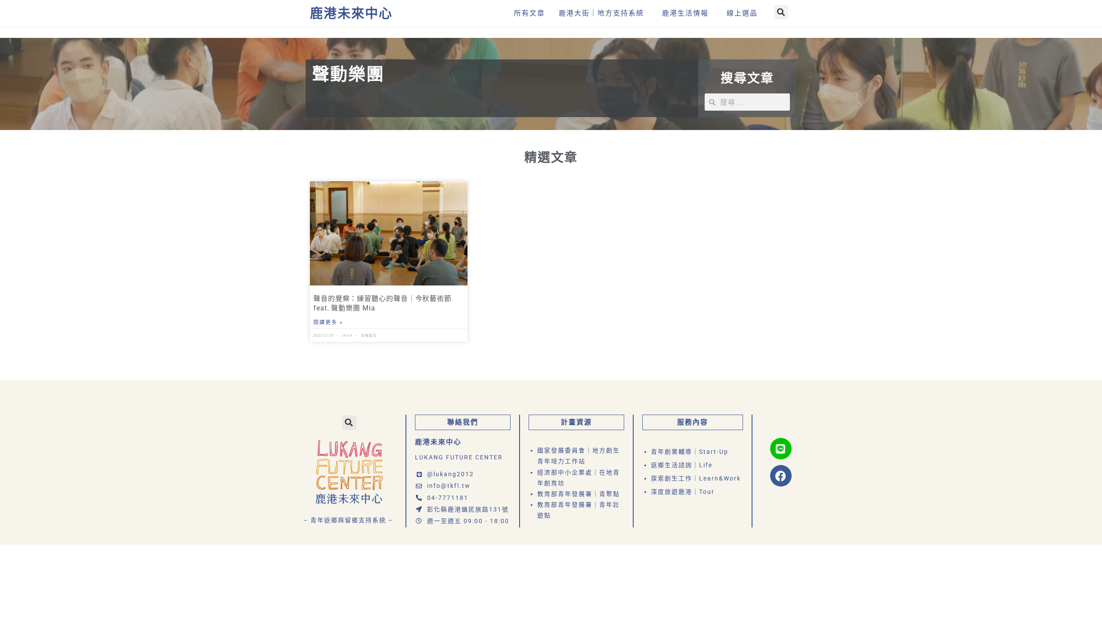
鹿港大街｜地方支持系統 (601, 13)
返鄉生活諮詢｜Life (681, 465)
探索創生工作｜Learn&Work (696, 478)
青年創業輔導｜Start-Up (689, 451)
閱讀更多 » (328, 322)
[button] (781, 12)
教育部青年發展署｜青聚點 (578, 493)
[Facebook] (781, 476)
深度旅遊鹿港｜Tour (683, 491)
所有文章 (529, 13)
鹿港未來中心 (351, 13)
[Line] (781, 448)
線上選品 (742, 13)
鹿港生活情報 (685, 13)
